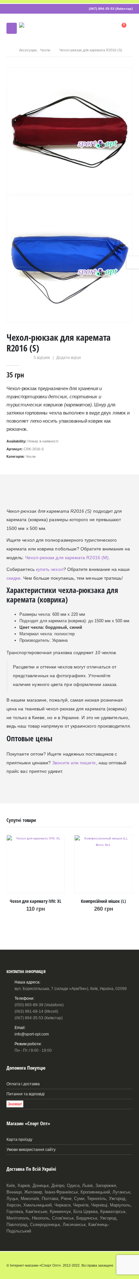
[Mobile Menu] (11, 28)
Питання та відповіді (25, 1094)
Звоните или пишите (74, 762)
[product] (35, 864)
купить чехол (49, 569)
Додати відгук (68, 357)
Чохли (31, 456)
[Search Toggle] (106, 28)
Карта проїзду (19, 1139)
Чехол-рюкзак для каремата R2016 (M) (67, 557)
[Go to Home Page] (8, 50)
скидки (13, 578)
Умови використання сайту (31, 1149)
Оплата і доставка (23, 1084)
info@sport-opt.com (32, 1034)
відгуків (42, 357)
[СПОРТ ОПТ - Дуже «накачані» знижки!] (43, 28)
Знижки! (15, 1104)
